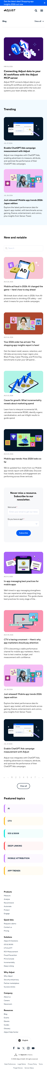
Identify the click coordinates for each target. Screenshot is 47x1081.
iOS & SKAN (13, 833)
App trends (14, 871)
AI (9, 808)
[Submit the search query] (6, 248)
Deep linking (15, 846)
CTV (10, 821)
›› (42, 777)
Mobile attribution (19, 858)
